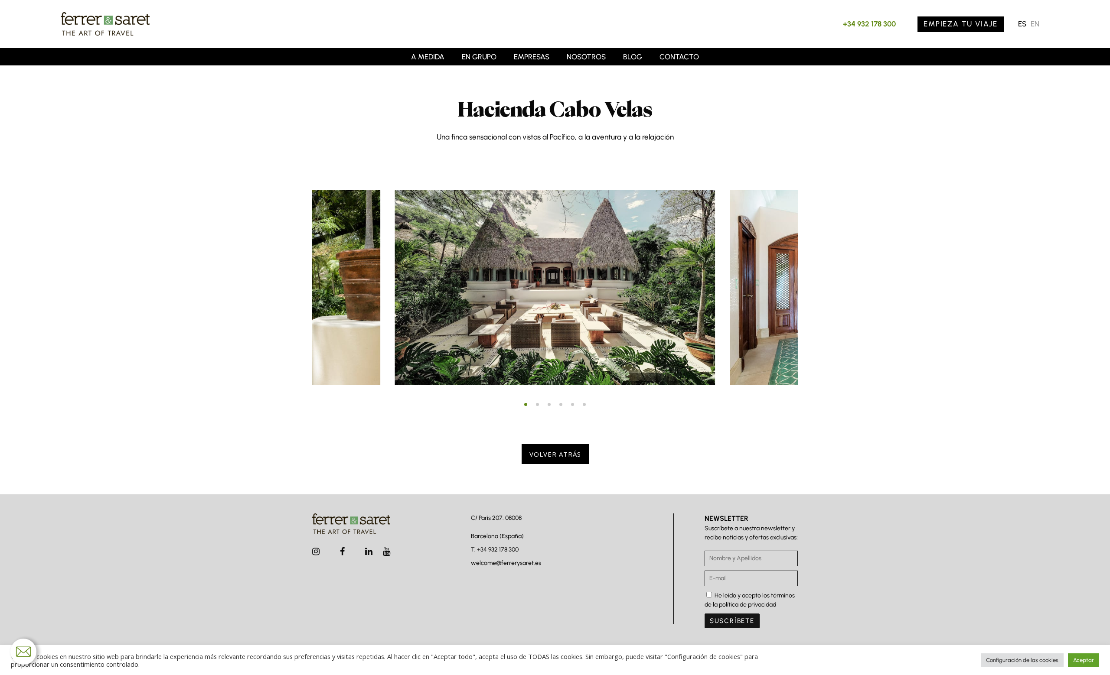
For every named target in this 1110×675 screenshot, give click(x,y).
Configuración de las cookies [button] (1022, 660)
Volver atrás (555, 454)
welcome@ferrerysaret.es (506, 563)
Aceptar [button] (1083, 660)
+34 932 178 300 (869, 23)
